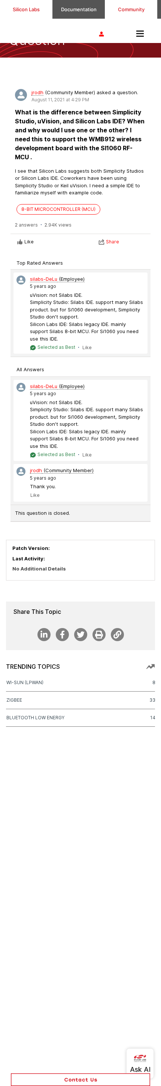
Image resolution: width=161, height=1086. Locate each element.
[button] (80, 1079)
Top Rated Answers (39, 263)
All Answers (30, 369)
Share (112, 241)
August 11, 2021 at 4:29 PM (60, 99)
